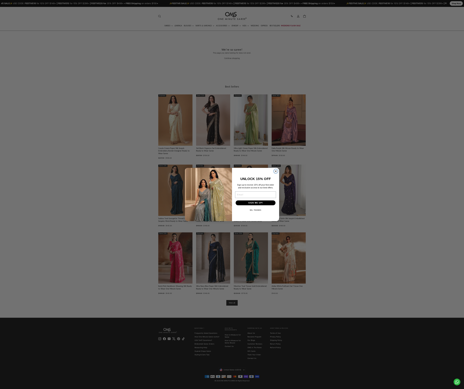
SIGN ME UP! (255, 203)
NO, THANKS (255, 210)
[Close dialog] (276, 171)
